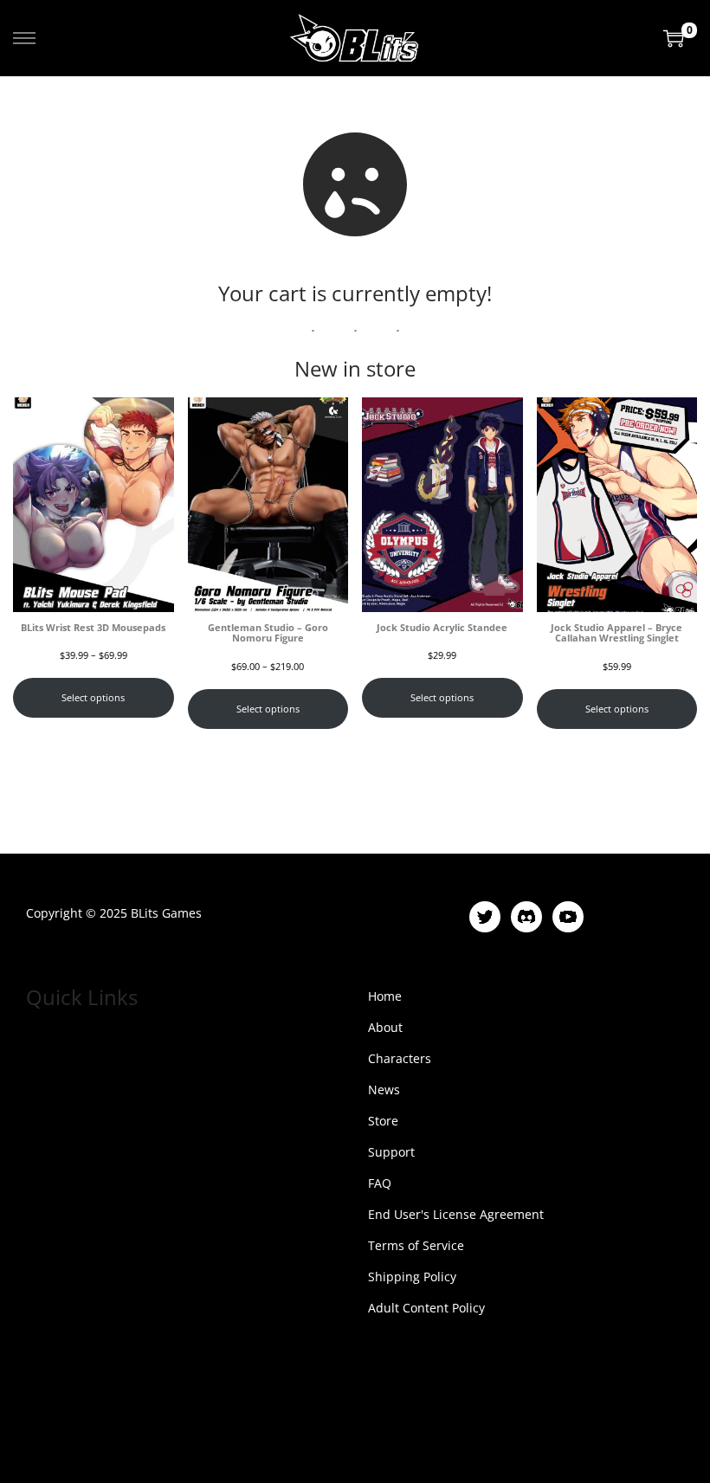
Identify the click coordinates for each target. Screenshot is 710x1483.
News (384, 1089)
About (385, 1027)
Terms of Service (416, 1245)
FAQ (379, 1183)
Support (391, 1152)
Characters (399, 1058)
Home (385, 996)
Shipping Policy (412, 1276)
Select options (93, 698)
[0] (673, 38)
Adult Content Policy (426, 1307)
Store (383, 1120)
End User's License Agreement (456, 1214)
